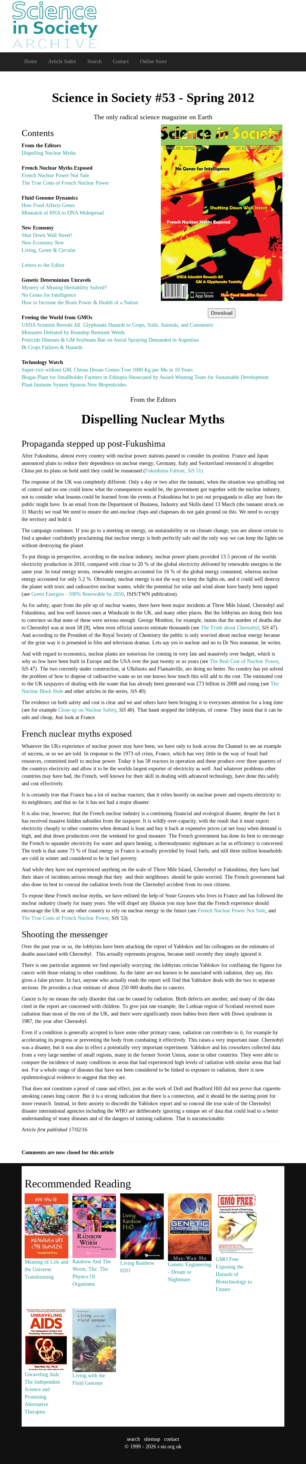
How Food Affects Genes (48, 205)
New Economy (43, 243)
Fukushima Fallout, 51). (174, 471)
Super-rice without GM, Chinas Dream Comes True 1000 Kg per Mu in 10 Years (107, 370)
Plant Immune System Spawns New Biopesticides (74, 385)
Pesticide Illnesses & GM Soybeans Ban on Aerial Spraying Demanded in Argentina (110, 340)
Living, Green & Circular (49, 250)
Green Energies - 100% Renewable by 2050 (77, 594)
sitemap (152, 1439)
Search (94, 61)
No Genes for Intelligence (49, 295)
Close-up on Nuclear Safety (87, 710)
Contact (121, 61)
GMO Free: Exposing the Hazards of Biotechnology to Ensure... (234, 1274)
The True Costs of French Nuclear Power (65, 183)
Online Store (153, 61)
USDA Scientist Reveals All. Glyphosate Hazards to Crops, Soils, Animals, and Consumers (117, 325)
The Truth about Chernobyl (230, 628)
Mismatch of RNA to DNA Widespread (63, 213)
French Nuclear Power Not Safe (55, 175)
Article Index (62, 61)
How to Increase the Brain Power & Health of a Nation (80, 302)
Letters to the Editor (43, 265)
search (133, 1439)
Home (30, 61)
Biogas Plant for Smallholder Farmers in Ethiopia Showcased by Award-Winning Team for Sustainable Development (145, 377)
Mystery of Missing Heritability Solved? (64, 287)
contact (171, 1439)
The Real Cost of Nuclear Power (244, 661)
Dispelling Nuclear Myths (49, 153)
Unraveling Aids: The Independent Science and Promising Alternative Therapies (42, 1393)
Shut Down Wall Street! (47, 235)
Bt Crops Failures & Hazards (52, 347)
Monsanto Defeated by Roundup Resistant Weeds (73, 332)
